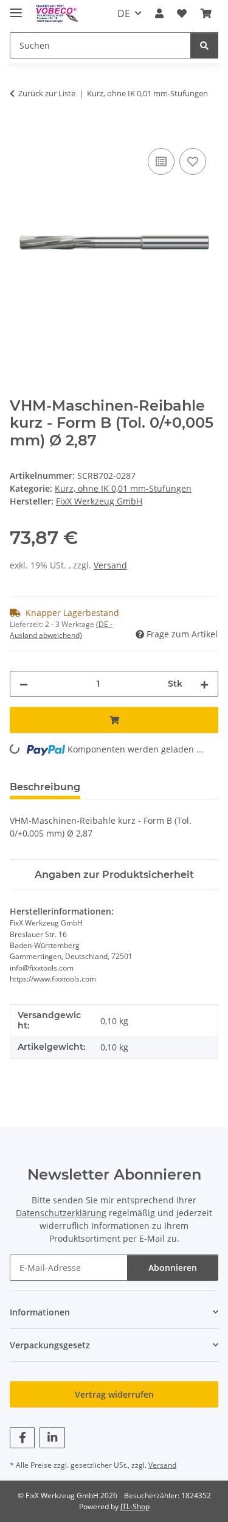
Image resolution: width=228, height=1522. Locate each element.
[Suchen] (204, 45)
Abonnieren (172, 1267)
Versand (110, 565)
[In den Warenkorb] (19, 131)
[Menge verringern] (23, 683)
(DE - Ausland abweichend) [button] (61, 629)
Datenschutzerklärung (61, 1213)
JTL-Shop (135, 1506)
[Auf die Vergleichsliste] (161, 161)
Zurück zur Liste (46, 93)
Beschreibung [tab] (45, 787)
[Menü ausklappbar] (16, 7)
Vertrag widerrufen (114, 1394)
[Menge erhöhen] (204, 683)
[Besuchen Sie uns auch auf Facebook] (22, 1437)
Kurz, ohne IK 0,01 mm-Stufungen (123, 488)
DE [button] (123, 13)
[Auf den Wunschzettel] (192, 161)
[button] (159, 13)
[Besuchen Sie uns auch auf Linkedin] (52, 1437)
